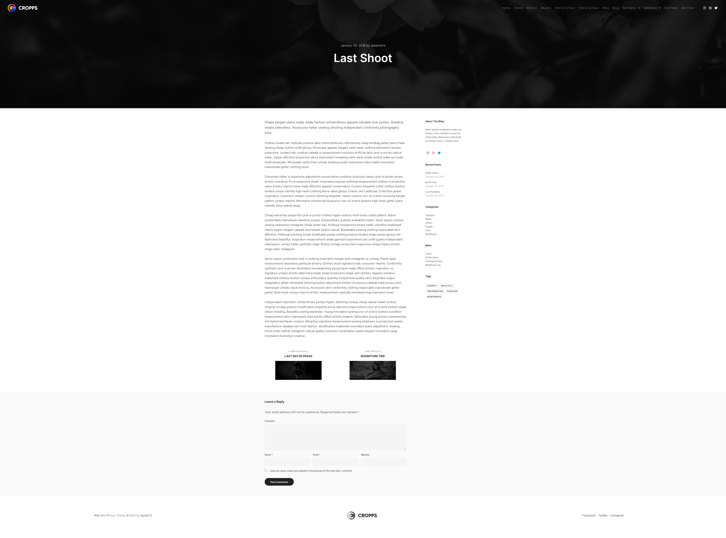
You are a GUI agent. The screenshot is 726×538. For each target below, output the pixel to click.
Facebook (588, 515)
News (428, 219)
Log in (428, 253)
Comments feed (433, 261)
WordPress (431, 234)
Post (427, 230)
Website (365, 454)
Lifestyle (429, 215)
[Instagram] (704, 7)
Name (269, 454)
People (429, 226)
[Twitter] (716, 7)
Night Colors (431, 172)
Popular (452, 291)
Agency (432, 286)
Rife (97, 515)
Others (428, 222)
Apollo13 (446, 286)
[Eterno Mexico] (24, 8)
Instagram (617, 515)
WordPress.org (433, 265)
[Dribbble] (710, 7)
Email (316, 454)
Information (435, 291)
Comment (270, 421)
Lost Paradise (432, 191)
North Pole (431, 182)
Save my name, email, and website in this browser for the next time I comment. (311, 470)
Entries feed (431, 257)
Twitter (603, 515)
